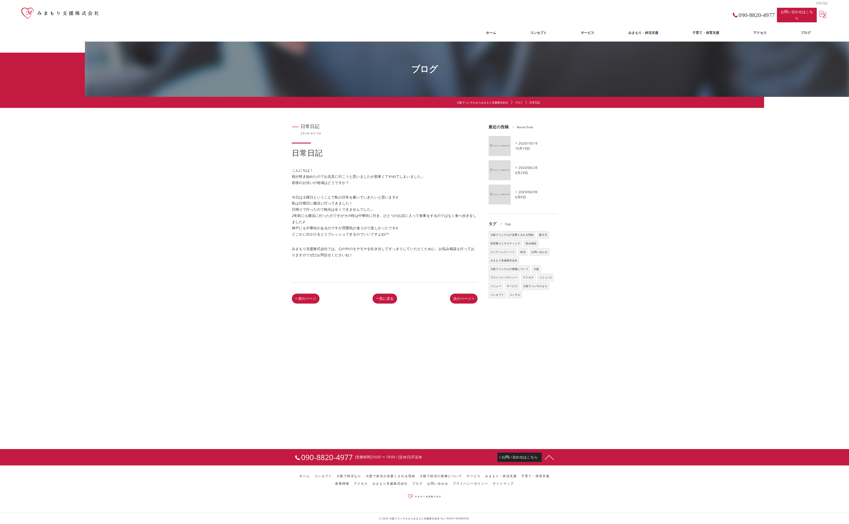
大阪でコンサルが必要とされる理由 (511, 235)
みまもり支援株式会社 (503, 260)
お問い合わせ (539, 252)
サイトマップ (503, 484)
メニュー (495, 286)
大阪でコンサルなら (535, 286)
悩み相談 (531, 243)
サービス (512, 286)
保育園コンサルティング (505, 243)
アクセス (528, 277)
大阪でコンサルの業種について (509, 269)
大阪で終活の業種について (441, 476)
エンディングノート (502, 252)
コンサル (514, 294)
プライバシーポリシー (503, 277)
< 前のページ (305, 298)
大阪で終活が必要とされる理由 (390, 476)
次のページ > (463, 298)
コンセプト (497, 294)
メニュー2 (545, 277)
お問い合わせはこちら (797, 14)
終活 (523, 252)
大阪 (536, 269)
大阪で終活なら (349, 476)
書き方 (543, 235)
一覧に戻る (385, 298)
